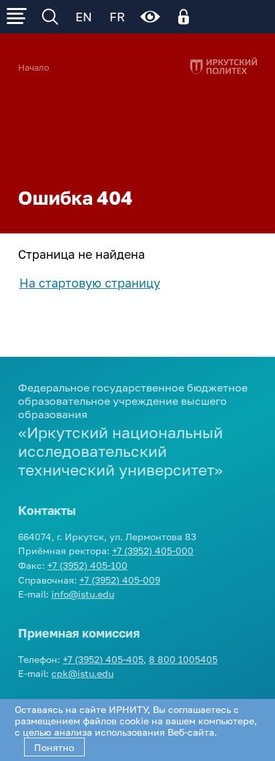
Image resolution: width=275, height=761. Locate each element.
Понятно (54, 747)
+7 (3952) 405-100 (87, 565)
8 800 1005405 (183, 659)
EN (83, 16)
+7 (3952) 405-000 (153, 550)
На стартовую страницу (89, 282)
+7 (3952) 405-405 (103, 659)
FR (117, 16)
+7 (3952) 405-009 (119, 580)
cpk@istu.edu (82, 673)
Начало (33, 68)
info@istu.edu (82, 594)
